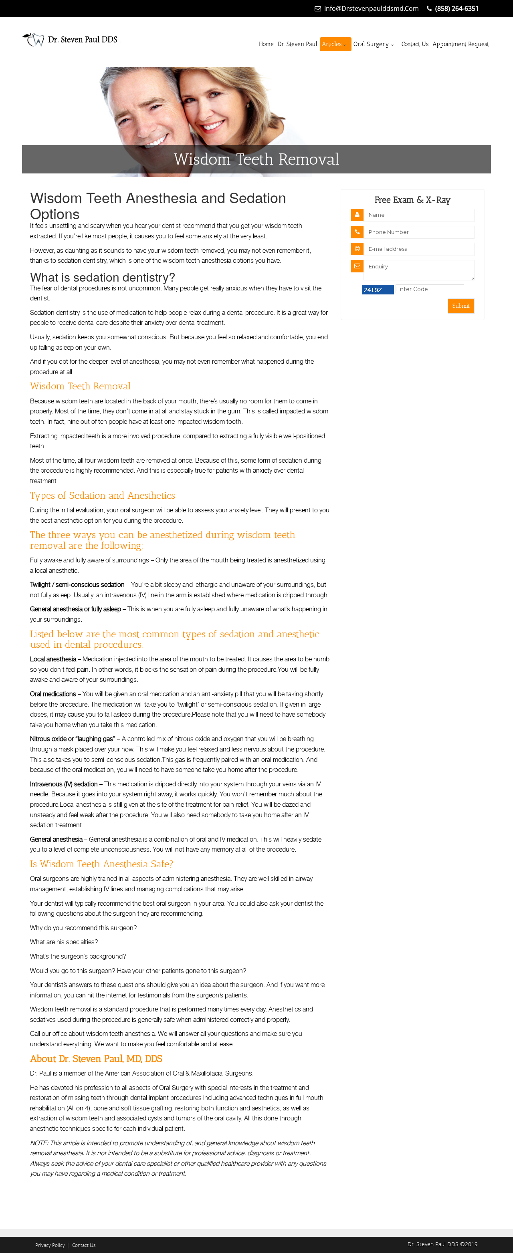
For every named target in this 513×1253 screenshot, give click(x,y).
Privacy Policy (50, 1245)
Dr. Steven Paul (297, 44)
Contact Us (415, 44)
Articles (331, 44)
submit (461, 305)
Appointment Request (460, 44)
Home (266, 44)
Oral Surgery (371, 44)
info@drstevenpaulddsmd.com (371, 8)
